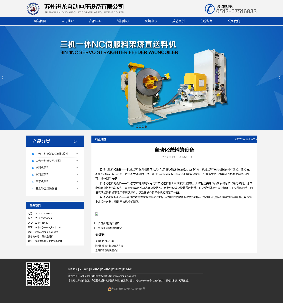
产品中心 (106, 269)
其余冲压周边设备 (46, 188)
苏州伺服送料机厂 (110, 223)
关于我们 (84, 269)
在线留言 (116, 269)
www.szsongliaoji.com (46, 232)
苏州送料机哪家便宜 (111, 228)
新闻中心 (95, 269)
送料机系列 (42, 167)
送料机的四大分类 (104, 241)
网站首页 (239, 139)
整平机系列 (42, 181)
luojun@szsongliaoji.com (48, 227)
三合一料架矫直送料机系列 (52, 153)
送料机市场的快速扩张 (106, 250)
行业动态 (250, 139)
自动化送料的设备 (110, 169)
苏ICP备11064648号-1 (142, 280)
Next (279, 77)
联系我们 (127, 269)
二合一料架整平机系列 (49, 160)
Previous (3, 77)
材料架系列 (42, 174)
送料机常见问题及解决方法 (109, 246)
